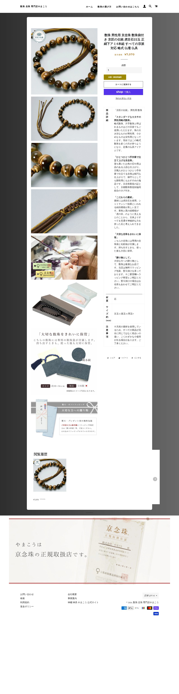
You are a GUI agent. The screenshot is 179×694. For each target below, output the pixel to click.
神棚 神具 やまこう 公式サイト (83, 602)
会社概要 (72, 594)
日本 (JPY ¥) (149, 595)
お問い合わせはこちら (127, 7)
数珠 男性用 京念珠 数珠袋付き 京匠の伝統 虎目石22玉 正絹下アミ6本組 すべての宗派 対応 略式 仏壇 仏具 (49, 496)
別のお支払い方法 (123, 98)
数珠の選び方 (104, 7)
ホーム (89, 7)
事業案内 (72, 598)
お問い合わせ (27, 594)
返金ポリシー (27, 606)
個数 (123, 65)
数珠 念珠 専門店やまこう (33, 6)
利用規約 (24, 602)
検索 (22, 598)
